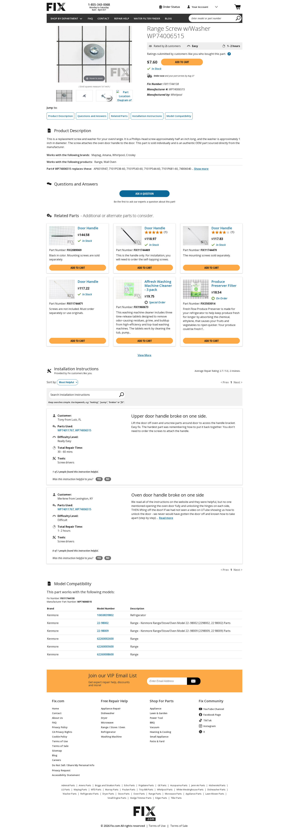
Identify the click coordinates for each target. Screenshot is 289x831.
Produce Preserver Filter (223, 284)
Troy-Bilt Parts (146, 789)
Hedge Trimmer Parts (141, 797)
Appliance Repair (111, 708)
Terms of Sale (60, 745)
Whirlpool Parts (165, 789)
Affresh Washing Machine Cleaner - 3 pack (158, 286)
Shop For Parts (162, 701)
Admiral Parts (68, 785)
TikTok (207, 720)
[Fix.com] (57, 7)
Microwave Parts (173, 793)
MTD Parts (96, 789)
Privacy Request (61, 770)
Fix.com (58, 701)
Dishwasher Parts (216, 789)
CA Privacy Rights (62, 731)
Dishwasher (107, 713)
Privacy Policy (60, 727)
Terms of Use (60, 741)
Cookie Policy (59, 736)
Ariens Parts (85, 785)
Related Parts (119, 116)
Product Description (60, 116)
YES (99, 479)
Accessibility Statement (66, 774)
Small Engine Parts (117, 797)
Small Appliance (159, 736)
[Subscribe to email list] (194, 681)
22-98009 (103, 631)
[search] (238, 18)
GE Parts (162, 785)
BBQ (152, 722)
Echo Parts (129, 785)
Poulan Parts (128, 789)
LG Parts (65, 789)
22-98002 (103, 623)
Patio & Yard (157, 741)
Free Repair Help (114, 701)
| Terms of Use (156, 826)
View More (144, 355)
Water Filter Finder (147, 18)
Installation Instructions (147, 116)
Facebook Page (212, 714)
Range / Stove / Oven (113, 727)
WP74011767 (66, 430)
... (200, 169)
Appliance (155, 708)
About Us (57, 717)
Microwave (107, 722)
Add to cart (182, 62)
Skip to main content (145, 6)
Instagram (209, 726)
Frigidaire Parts (146, 785)
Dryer (104, 717)
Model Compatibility (179, 116)
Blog (168, 18)
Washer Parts (70, 793)
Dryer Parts (108, 793)
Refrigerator (108, 731)
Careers (56, 759)
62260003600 (105, 646)
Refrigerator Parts (89, 793)
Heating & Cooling (160, 731)
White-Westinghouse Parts (190, 789)
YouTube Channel (213, 709)
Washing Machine (111, 736)
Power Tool (156, 717)
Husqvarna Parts (178, 785)
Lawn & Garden (158, 713)
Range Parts (155, 793)
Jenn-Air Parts (198, 785)
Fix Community (211, 701)
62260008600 (105, 654)
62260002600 (105, 639)
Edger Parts (161, 797)
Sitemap (57, 750)
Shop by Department (64, 18)
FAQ (90, 18)
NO (107, 479)
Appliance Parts (194, 793)
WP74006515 (83, 430)
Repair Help (121, 18)
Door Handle (88, 228)
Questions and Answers (91, 116)
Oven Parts (139, 793)
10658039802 (105, 615)
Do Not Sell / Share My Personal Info (72, 765)
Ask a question (144, 193)
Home (55, 708)
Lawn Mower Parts (214, 793)
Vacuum (154, 727)
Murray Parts (111, 789)
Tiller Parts (176, 797)
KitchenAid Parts (217, 785)
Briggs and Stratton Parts (107, 785)
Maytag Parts (80, 789)
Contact (103, 18)
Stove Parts (124, 793)
